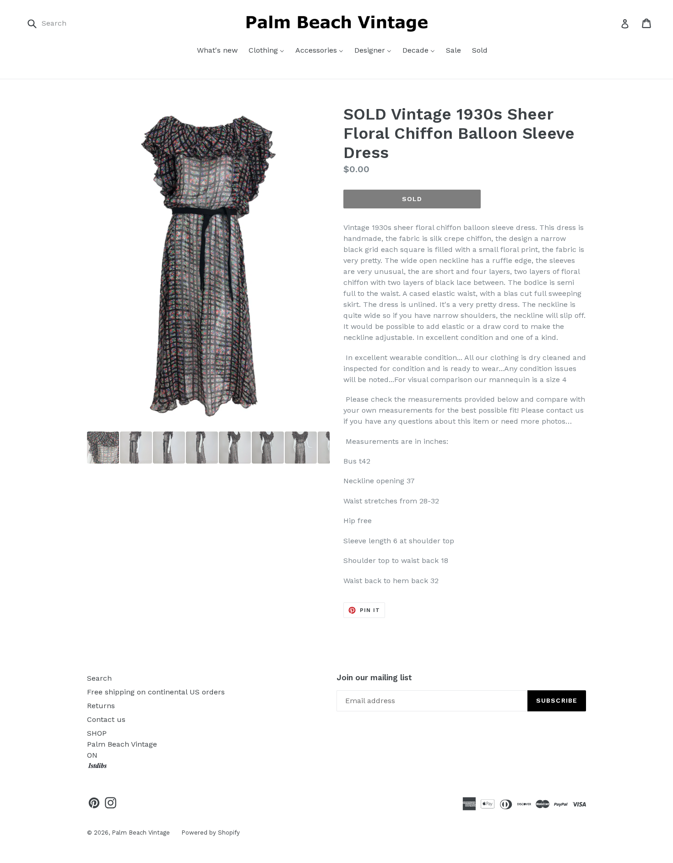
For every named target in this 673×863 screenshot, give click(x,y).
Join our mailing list (374, 677)
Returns (101, 705)
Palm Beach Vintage (141, 832)
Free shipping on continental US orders (156, 692)
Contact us (106, 719)
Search (99, 678)
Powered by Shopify (210, 832)
